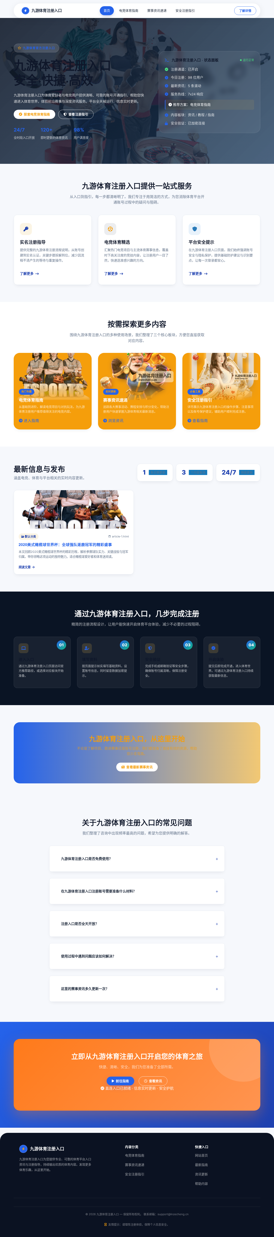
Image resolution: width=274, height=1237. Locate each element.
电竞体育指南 (128, 11)
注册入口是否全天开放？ (80, 924)
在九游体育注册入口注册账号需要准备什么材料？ (98, 891)
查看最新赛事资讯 (139, 767)
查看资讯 (155, 1081)
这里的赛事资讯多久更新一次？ (85, 989)
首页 (107, 11)
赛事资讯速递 (157, 11)
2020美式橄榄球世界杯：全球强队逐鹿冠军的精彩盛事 (65, 544)
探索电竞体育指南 (37, 114)
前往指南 (122, 1081)
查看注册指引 (78, 114)
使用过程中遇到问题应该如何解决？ (88, 956)
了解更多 (27, 273)
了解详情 (245, 10)
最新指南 (201, 1165)
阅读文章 (25, 567)
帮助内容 (201, 1184)
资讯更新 (201, 1174)
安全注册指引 (185, 11)
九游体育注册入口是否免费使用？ (86, 859)
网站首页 (201, 1155)
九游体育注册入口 (46, 10)
